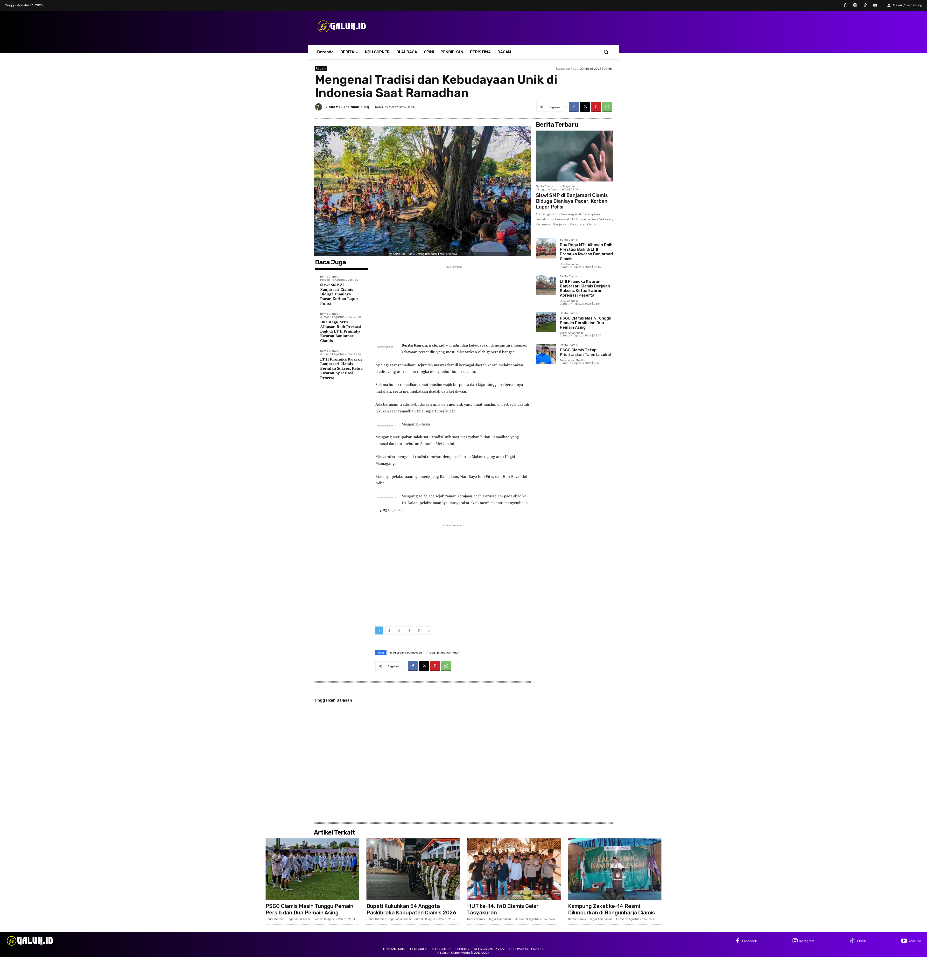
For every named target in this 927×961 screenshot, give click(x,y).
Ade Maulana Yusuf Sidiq (349, 106)
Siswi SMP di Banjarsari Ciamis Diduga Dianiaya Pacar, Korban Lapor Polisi (339, 294)
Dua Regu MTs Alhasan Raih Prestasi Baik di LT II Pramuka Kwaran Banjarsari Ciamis (340, 331)
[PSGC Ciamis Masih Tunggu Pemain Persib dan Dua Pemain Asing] (546, 322)
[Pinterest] (596, 107)
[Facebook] (845, 5)
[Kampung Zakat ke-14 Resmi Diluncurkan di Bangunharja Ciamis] (615, 869)
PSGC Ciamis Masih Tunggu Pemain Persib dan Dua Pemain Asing (585, 323)
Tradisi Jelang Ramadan (443, 652)
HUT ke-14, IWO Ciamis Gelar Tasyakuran (503, 909)
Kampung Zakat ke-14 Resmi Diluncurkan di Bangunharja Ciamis (611, 909)
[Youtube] (875, 5)
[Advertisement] (453, 303)
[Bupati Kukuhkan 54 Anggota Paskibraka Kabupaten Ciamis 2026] (413, 869)
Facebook (749, 941)
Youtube (914, 941)
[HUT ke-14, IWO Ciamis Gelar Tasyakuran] (514, 869)
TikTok (861, 941)
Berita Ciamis (329, 276)
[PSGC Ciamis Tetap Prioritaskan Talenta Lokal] (546, 354)
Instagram (806, 941)
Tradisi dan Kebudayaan (405, 652)
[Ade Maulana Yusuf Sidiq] (319, 107)
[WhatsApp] (607, 107)
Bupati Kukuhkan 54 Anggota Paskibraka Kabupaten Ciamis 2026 (411, 909)
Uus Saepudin (566, 186)
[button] (606, 52)
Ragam (321, 68)
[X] (585, 107)
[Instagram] (855, 5)
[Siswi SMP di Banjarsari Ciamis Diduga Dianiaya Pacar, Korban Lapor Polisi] (574, 156)
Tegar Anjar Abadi (571, 332)
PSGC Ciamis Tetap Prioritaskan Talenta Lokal (585, 352)
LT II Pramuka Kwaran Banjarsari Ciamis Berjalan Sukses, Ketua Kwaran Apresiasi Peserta (341, 368)
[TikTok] (865, 5)
